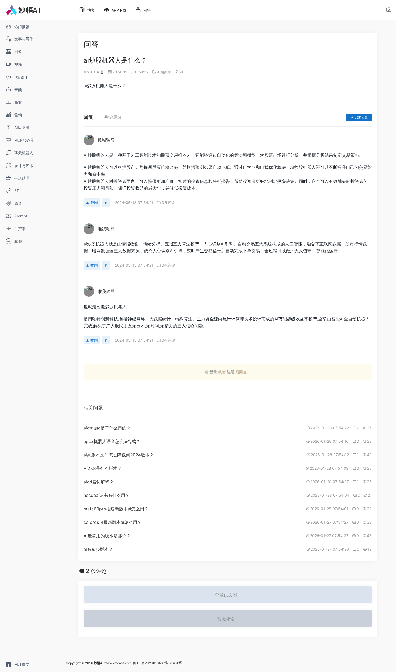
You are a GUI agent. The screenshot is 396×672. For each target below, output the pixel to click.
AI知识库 (164, 72)
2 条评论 (96, 571)
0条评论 (168, 202)
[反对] (106, 202)
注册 (230, 372)
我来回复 (361, 117)
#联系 (177, 663)
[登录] (389, 10)
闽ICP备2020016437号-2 (152, 663)
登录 (213, 372)
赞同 (94, 202)
